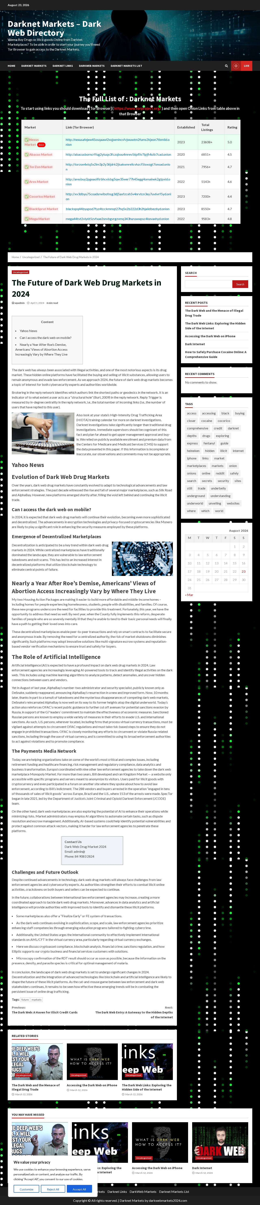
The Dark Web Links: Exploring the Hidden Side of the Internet (147, 1061)
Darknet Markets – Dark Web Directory (54, 28)
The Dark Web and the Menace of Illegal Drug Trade (37, 1061)
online (206, 473)
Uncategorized (20, 272)
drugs (206, 436)
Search (191, 273)
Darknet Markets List (126, 66)
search (191, 481)
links (205, 458)
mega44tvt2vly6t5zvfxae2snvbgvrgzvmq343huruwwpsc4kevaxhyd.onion (117, 219)
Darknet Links (63, 66)
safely (234, 473)
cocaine (206, 421)
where (191, 511)
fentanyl (209, 443)
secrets (207, 481)
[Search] (226, 66)
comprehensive (197, 428)
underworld (195, 503)
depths (192, 436)
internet (238, 451)
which (205, 511)
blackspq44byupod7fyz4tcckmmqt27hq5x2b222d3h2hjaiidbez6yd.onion (117, 209)
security (223, 481)
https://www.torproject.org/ (138, 108)
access (191, 413)
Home (11, 66)
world (219, 511)
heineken (193, 451)
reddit (220, 473)
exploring (222, 436)
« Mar (189, 595)
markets (36, 999)
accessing (209, 413)
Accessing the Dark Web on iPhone (92, 1061)
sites (238, 481)
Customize (26, 1189)
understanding (221, 496)
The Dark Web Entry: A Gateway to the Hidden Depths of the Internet (134, 1012)
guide (224, 443)
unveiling (215, 503)
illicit (223, 451)
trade (201, 488)
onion (233, 466)
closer (191, 421)
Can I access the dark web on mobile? (46, 338)
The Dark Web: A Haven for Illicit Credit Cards (45, 1009)
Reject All (53, 1189)
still (189, 488)
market (219, 458)
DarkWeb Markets (92, 66)
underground (196, 496)
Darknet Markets (34, 66)
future (25, 999)
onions (191, 473)
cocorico (224, 421)
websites (233, 503)
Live (246, 66)
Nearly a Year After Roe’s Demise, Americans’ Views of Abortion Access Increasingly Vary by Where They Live (41, 349)
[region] (53, 1176)
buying (240, 413)
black (225, 413)
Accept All (79, 1189)
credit (218, 428)
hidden (209, 451)
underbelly (218, 488)
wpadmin (20, 302)
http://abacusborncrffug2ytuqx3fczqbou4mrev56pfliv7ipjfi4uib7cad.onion (118, 154)
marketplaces (196, 466)
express (192, 443)
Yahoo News (28, 331)
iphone (191, 458)
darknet (233, 428)
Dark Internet (195, 344)
